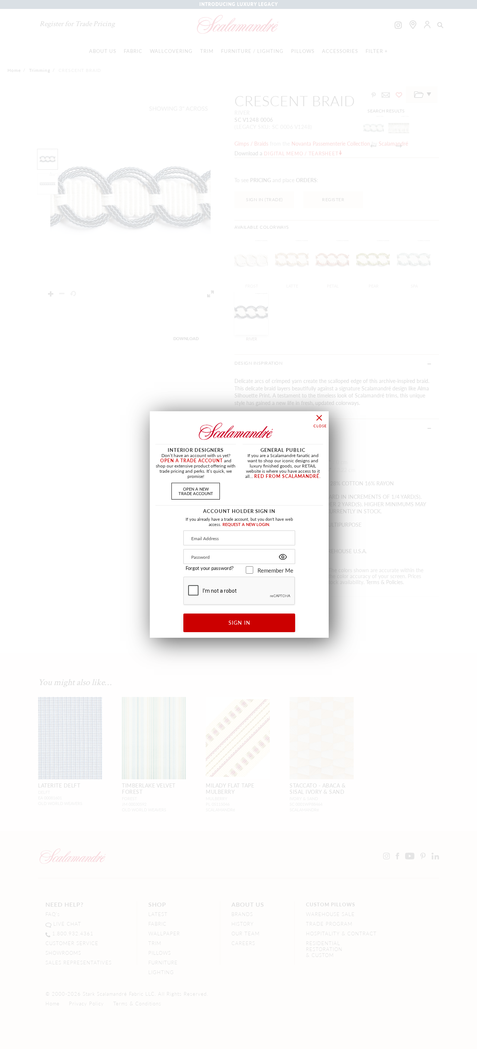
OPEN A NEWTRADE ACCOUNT (196, 491)
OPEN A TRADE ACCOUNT (191, 460)
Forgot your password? (210, 568)
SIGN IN (239, 622)
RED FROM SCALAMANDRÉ (286, 476)
